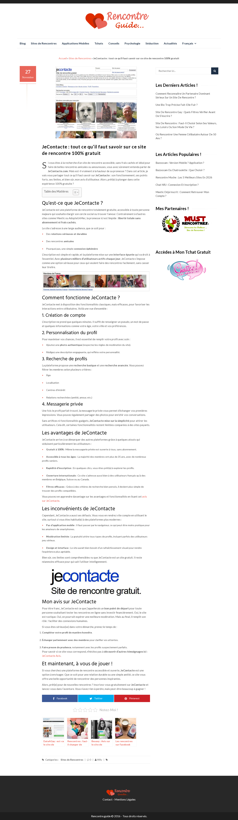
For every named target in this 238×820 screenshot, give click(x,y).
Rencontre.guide (101, 816)
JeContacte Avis (51, 655)
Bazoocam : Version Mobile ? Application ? (180, 162)
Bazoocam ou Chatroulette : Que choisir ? (180, 170)
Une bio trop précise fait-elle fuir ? (177, 104)
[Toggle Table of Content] (74, 192)
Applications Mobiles (75, 43)
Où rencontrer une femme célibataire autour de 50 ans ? (186, 136)
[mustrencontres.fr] (187, 224)
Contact (107, 799)
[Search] (214, 70)
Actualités (170, 43)
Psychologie (132, 43)
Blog (23, 43)
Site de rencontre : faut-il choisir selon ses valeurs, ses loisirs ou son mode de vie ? (186, 125)
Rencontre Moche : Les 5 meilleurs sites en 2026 (184, 177)
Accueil (63, 58)
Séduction (152, 43)
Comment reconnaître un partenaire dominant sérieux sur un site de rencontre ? (183, 95)
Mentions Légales (125, 799)
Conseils (113, 43)
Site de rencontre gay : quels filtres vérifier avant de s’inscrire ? (185, 113)
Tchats (98, 43)
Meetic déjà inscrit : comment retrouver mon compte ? (182, 193)
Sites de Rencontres (44, 43)
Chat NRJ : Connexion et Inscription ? (177, 184)
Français (187, 43)
